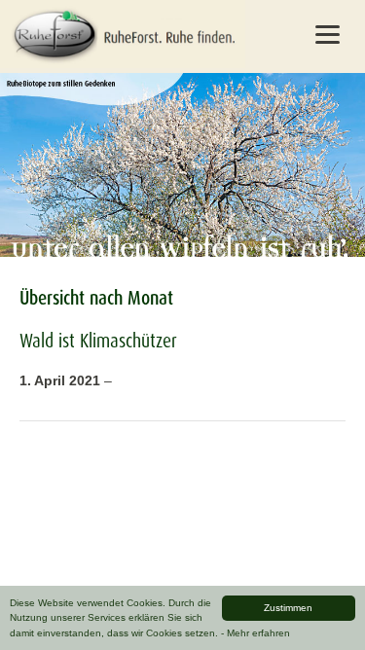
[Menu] (327, 34)
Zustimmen (288, 607)
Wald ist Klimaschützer (98, 340)
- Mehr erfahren (255, 633)
